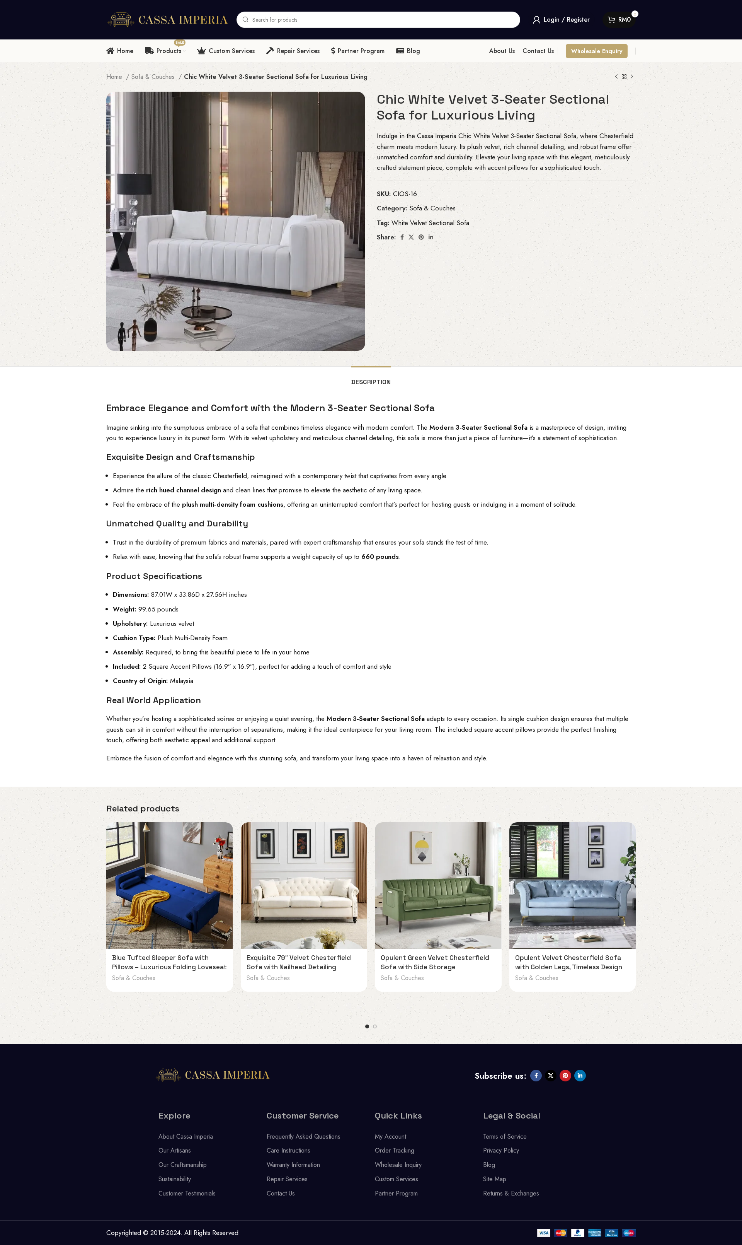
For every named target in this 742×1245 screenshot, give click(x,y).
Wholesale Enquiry (596, 51)
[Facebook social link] (402, 237)
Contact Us (281, 1193)
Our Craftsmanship (182, 1164)
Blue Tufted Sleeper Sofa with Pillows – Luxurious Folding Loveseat (169, 962)
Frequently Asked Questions (303, 1136)
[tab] (371, 378)
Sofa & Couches (154, 76)
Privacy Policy (501, 1150)
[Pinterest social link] (421, 237)
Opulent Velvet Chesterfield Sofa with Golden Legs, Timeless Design (568, 962)
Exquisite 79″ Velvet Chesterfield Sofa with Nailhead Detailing (299, 962)
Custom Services (396, 1179)
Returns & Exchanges (511, 1193)
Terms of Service (505, 1136)
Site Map (494, 1179)
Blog (489, 1164)
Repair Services (287, 1179)
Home (115, 76)
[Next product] (632, 77)
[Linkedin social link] (431, 237)
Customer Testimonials (187, 1193)
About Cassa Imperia (185, 1136)
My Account (390, 1136)
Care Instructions (288, 1150)
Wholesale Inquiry (398, 1164)
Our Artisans (174, 1150)
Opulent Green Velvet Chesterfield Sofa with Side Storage (435, 962)
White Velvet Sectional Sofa (430, 222)
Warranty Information (293, 1164)
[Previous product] (616, 77)
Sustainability (174, 1179)
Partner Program (396, 1193)
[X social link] (411, 237)
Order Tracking (394, 1150)
